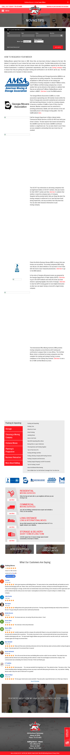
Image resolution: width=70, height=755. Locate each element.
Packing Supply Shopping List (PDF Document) (38, 461)
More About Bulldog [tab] (13, 463)
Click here (43, 91)
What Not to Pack (31, 429)
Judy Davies (8, 596)
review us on (9, 576)
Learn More (42, 2)
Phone (37, 33)
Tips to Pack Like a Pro (32, 450)
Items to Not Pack (31, 438)
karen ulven (8, 620)
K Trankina (8, 663)
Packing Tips (30, 426)
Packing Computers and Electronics (36, 458)
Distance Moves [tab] (12, 443)
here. (40, 113)
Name (8, 33)
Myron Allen (8, 628)
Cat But (7, 580)
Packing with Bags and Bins (34, 453)
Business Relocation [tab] (13, 457)
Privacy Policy (56, 753)
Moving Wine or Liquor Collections (35, 444)
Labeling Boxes (31, 435)
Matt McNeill (8, 642)
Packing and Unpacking (33, 423)
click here (52, 192)
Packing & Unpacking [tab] (13, 423)
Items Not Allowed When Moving (35, 467)
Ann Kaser (8, 603)
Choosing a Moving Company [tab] (13, 436)
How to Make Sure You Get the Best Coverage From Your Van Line (43, 470)
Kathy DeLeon (9, 613)
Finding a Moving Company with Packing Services (39, 456)
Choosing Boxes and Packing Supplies (36, 447)
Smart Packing (31, 432)
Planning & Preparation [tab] (10, 450)
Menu (7, 11)
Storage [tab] (9, 428)
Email (23, 33)
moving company (57, 67)
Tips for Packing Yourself (33, 464)
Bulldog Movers (10, 565)
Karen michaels (9, 651)
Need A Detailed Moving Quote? (13, 47)
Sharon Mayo (9, 675)
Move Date (52, 33)
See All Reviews (35, 681)
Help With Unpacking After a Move (35, 441)
